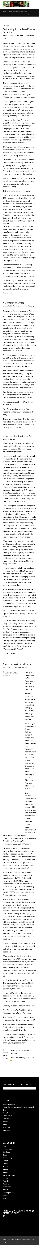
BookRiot (23, 1010)
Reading (6, 1184)
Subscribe (6, 1130)
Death (5, 1155)
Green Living (7, 1158)
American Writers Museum (17, 664)
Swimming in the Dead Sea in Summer (19, 31)
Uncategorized (29, 35)
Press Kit (6, 1127)
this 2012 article (19, 1030)
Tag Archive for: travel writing (15, 12)
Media (5, 1124)
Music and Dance (9, 1175)
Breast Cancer (8, 1149)
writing (5, 38)
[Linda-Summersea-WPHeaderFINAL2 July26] (16, 4)
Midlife (5, 1172)
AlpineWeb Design (12, 1242)
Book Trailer (7, 1116)
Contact (6, 1119)
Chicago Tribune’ (13, 1017)
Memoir (21, 306)
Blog (4, 1110)
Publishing (6, 1181)
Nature (5, 1178)
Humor (5, 1166)
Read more (7, 293)
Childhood (6, 1152)
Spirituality (7, 1187)
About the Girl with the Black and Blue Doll (18, 1107)
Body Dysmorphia (9, 1113)
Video (5, 1195)
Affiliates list (28, 980)
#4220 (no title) (9, 1104)
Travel (22, 35)
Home (5, 1121)
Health (5, 1161)
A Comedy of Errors (13, 302)
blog (17, 35)
